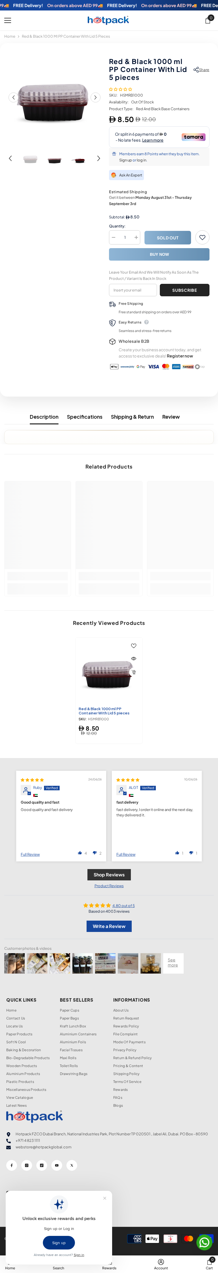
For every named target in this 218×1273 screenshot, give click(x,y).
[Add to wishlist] (202, 237)
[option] (54, 97)
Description (44, 416)
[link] (37, 576)
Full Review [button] (30, 854)
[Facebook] (11, 1165)
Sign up (125, 160)
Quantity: (117, 226)
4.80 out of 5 (123, 905)
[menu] (7, 20)
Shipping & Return (132, 416)
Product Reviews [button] (109, 886)
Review (171, 416)
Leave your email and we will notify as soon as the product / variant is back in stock (154, 275)
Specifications (84, 416)
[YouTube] (56, 1165)
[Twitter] (71, 1165)
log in (141, 160)
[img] (32, 780)
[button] (13, 98)
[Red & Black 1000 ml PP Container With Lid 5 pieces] (109, 671)
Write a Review (109, 926)
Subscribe (184, 290)
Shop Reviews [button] (109, 875)
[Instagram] (26, 1165)
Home (9, 36)
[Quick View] (134, 658)
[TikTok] (41, 1165)
